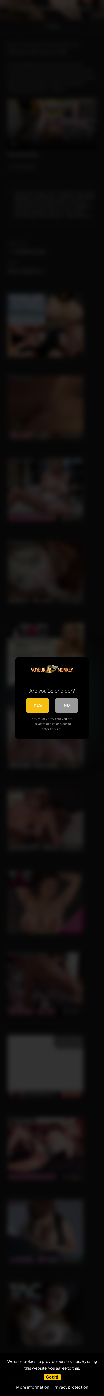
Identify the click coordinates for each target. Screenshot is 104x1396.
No (67, 705)
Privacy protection (70, 1387)
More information (32, 1387)
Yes (37, 705)
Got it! (52, 1377)
